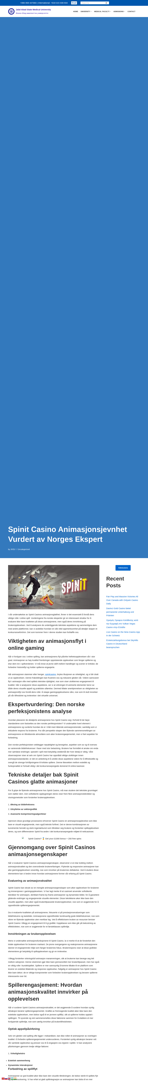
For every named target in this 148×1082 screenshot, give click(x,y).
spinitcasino (50, 674)
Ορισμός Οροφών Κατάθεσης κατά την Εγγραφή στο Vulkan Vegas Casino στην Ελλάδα (122, 623)
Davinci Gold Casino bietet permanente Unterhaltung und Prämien (120, 612)
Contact (131, 11)
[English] (9, 1078)
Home (75, 11)
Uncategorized (24, 549)
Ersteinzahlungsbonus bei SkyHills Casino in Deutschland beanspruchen (122, 644)
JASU (13, 549)
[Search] (106, 3)
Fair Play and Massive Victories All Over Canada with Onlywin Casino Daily (122, 600)
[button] (91, 11)
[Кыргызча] (3, 1078)
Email (74, 3)
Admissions (123, 568)
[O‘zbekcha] (12, 1078)
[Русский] (6, 1078)
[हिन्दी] (15, 1078)
